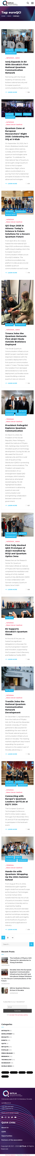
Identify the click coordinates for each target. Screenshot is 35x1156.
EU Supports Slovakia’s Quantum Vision (16, 632)
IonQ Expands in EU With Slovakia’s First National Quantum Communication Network (16, 67)
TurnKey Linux (26, 1155)
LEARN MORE (12, 92)
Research (9, 414)
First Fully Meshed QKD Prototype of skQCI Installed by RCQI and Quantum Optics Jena (15, 551)
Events (18, 114)
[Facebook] (2, 1117)
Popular (27, 114)
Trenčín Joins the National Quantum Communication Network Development (15, 707)
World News (11, 214)
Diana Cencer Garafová (14, 124)
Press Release (21, 50)
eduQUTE (9, 114)
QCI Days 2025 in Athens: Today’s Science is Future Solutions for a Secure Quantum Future (17, 231)
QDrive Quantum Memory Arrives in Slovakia (20, 989)
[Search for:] (17, 944)
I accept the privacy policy (18, 1015)
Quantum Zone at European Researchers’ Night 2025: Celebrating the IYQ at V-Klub (17, 134)
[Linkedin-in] (9, 1117)
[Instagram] (5, 1117)
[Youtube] (15, 1117)
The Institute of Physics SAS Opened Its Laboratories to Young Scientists (21, 960)
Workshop (10, 117)
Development (11, 411)
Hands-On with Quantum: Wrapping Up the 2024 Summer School (17, 875)
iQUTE (3, 1043)
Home (3, 16)
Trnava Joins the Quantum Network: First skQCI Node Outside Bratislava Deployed (16, 339)
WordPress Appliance (10, 1155)
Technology (11, 53)
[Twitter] (12, 1117)
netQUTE (9, 50)
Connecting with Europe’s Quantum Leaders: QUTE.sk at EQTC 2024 (16, 800)
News (9, 16)
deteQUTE (5, 1030)
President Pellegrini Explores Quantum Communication (16, 428)
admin (17, 58)
